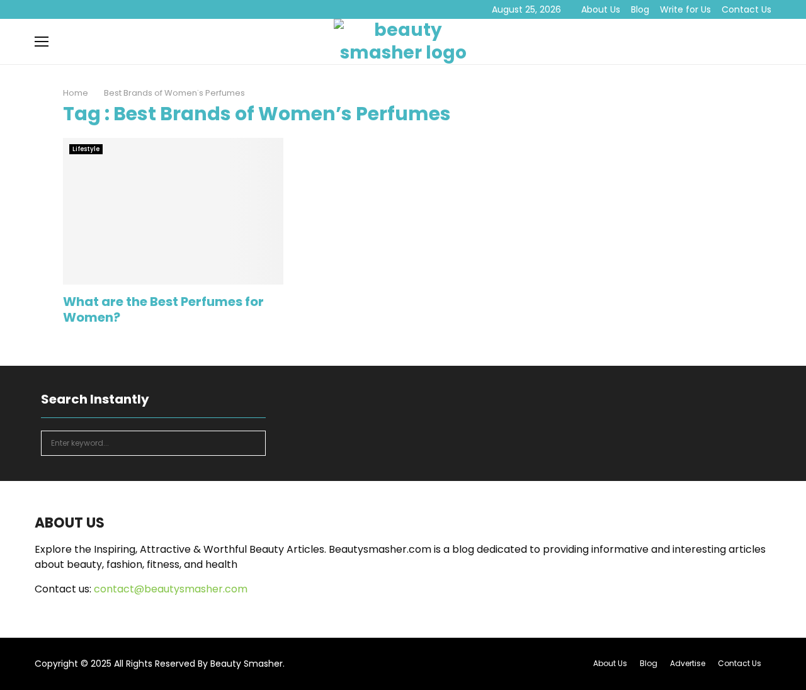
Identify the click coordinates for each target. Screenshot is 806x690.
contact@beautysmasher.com (170, 589)
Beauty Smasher (246, 663)
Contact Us (746, 9)
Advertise (687, 663)
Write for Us (685, 9)
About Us (600, 9)
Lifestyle (85, 149)
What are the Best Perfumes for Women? (163, 309)
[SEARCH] (253, 443)
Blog (640, 9)
